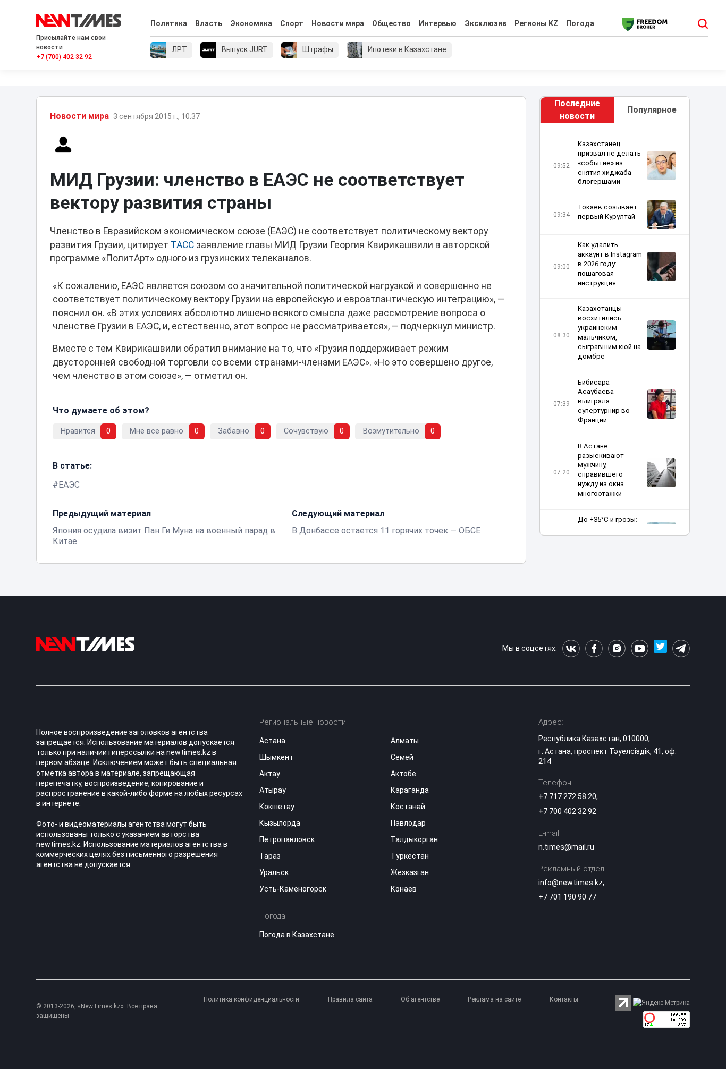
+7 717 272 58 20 (567, 796)
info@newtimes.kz (570, 882)
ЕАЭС (69, 485)
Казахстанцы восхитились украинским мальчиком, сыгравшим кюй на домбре (609, 332)
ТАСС (182, 245)
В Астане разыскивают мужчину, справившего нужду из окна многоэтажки (601, 469)
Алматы (405, 740)
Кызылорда (279, 823)
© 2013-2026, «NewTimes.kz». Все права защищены (96, 1011)
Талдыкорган (414, 839)
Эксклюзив (485, 23)
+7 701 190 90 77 (567, 897)
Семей (402, 757)
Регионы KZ (536, 23)
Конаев (404, 889)
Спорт (291, 23)
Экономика (251, 23)
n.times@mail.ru (566, 847)
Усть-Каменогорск (292, 889)
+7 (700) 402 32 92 (64, 57)
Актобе (403, 773)
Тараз (270, 856)
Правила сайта (350, 999)
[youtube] (639, 648)
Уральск (274, 872)
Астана (272, 740)
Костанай (408, 806)
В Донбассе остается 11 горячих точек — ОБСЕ (386, 530)
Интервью (438, 23)
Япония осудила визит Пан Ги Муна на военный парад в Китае (164, 535)
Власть (208, 23)
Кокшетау (276, 806)
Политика (168, 23)
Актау (269, 773)
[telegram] (681, 648)
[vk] (571, 648)
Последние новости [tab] (577, 109)
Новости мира (337, 23)
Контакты (564, 999)
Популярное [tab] (652, 110)
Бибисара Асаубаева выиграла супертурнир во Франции (604, 401)
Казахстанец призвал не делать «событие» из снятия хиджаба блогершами (609, 162)
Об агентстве (420, 999)
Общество (391, 23)
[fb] (594, 648)
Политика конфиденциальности (251, 999)
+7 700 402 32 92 (567, 811)
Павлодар (408, 823)
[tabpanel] (614, 332)
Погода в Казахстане (296, 934)
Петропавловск (287, 839)
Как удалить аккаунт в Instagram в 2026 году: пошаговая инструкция (610, 263)
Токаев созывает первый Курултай (607, 211)
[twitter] (660, 648)
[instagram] (617, 648)
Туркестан (410, 856)
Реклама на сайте (494, 999)
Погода (580, 23)
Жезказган (410, 872)
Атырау (272, 790)
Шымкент (276, 757)
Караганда (410, 790)
